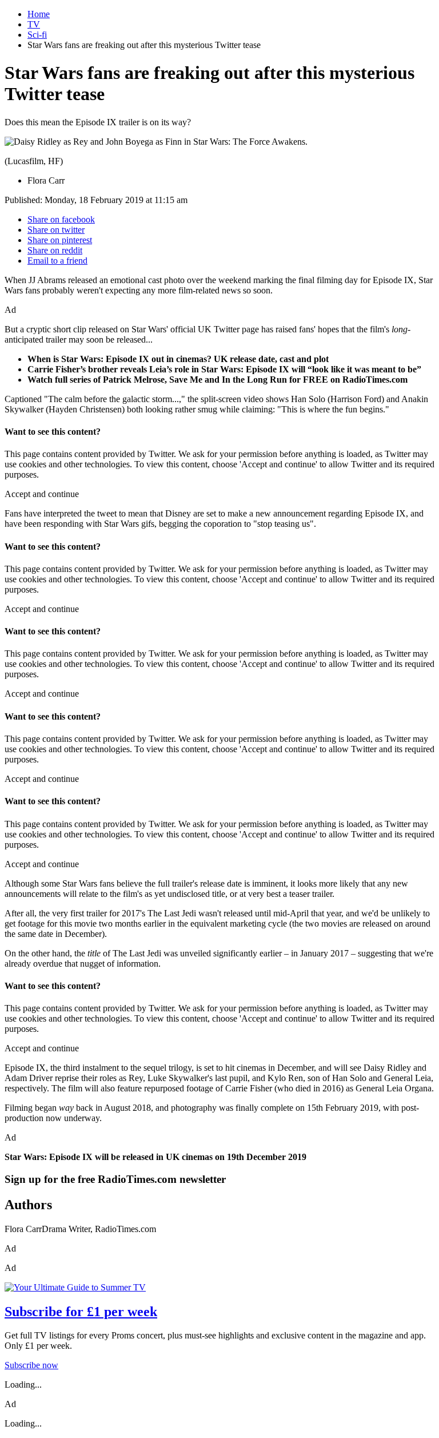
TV (33, 24)
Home (38, 14)
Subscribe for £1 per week (81, 1311)
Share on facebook (61, 219)
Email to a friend (57, 260)
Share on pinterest (59, 240)
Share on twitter (56, 230)
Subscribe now (31, 1365)
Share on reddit (54, 250)
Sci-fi (37, 34)
